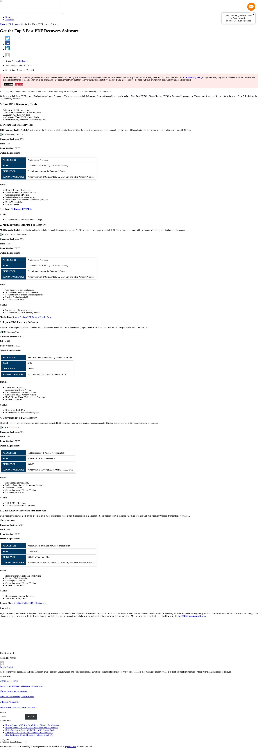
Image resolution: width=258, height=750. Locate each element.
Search (3, 712)
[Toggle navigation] (63, 13)
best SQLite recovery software (191, 616)
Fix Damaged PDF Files (21, 209)
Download (8, 84)
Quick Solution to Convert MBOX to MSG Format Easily (30, 730)
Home (8, 17)
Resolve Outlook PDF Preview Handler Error (31, 317)
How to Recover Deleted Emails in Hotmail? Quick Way (29, 735)
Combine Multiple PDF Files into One (30, 603)
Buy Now (19, 84)
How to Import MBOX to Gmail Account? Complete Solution (31, 728)
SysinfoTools (70, 746)
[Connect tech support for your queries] (251, 7)
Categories (4, 742)
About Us (9, 20)
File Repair (13, 24)
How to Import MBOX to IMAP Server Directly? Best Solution (32, 725)
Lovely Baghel (21, 61)
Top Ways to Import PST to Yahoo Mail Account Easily (29, 732)
